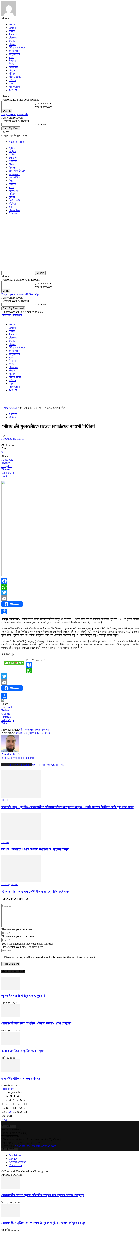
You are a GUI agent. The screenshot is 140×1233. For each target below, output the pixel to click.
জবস (11, 83)
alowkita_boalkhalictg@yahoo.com (35, 1145)
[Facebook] (70, 581)
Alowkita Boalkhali (12, 438)
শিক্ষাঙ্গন (12, 44)
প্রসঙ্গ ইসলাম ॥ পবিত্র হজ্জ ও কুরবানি (23, 996)
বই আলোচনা (14, 50)
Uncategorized (9, 884)
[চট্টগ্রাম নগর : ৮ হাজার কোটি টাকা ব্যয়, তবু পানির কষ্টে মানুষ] (21, 881)
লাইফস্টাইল (14, 86)
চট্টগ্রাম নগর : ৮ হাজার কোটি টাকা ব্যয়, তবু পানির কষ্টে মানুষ (35, 891)
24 (10, 1111)
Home (5, 407)
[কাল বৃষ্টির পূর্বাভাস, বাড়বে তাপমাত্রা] (10, 1071)
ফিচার (11, 63)
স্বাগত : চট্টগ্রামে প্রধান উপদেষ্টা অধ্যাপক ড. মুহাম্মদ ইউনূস (35, 849)
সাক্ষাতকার (13, 67)
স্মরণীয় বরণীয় (15, 76)
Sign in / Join (16, 141)
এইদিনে (12, 80)
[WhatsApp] (70, 587)
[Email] (70, 598)
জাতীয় (12, 31)
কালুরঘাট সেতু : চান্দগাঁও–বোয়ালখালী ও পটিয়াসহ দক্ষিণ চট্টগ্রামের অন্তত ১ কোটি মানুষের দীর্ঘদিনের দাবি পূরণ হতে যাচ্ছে (67, 807)
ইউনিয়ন (12, 40)
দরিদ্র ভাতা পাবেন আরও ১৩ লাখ (34, 729)
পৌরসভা (13, 37)
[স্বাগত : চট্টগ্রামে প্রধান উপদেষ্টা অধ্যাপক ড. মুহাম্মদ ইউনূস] (21, 838)
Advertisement (17, 1161)
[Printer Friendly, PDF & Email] (14, 664)
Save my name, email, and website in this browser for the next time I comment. (50, 957)
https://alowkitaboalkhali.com (18, 757)
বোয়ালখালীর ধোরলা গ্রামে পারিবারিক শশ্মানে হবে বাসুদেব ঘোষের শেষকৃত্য (42, 1195)
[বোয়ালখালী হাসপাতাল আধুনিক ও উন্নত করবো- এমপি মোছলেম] (10, 1016)
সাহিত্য (12, 70)
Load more (7, 1088)
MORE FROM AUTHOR (48, 764)
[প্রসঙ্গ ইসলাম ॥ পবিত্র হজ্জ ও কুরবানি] (10, 988)
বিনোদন (12, 60)
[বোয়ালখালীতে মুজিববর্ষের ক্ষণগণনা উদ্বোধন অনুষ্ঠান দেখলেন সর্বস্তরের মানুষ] (10, 1215)
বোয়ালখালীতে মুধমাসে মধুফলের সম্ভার (32, 732)
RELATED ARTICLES (16, 764)
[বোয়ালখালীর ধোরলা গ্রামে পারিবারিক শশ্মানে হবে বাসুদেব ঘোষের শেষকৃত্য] (10, 1188)
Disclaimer (15, 1155)
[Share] (70, 611)
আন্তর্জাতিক (14, 54)
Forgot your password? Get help (20, 294)
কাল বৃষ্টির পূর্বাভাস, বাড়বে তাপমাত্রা (21, 1078)
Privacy (13, 1158)
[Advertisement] (70, 243)
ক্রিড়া (11, 57)
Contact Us (15, 1165)
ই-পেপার (13, 90)
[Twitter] (70, 592)
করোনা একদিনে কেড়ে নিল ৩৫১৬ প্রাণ (22, 1051)
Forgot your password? (14, 114)
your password (43, 106)
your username (43, 103)
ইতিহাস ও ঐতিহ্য (17, 47)
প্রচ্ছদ (12, 24)
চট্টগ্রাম (12, 27)
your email (41, 124)
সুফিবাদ (12, 73)
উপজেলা (13, 34)
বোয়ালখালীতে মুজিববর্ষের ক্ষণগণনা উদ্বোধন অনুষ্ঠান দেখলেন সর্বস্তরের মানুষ (43, 1223)
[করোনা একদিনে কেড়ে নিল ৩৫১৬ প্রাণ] (10, 1043)
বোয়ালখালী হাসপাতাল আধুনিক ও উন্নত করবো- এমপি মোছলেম (36, 1023)
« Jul (4, 1119)
